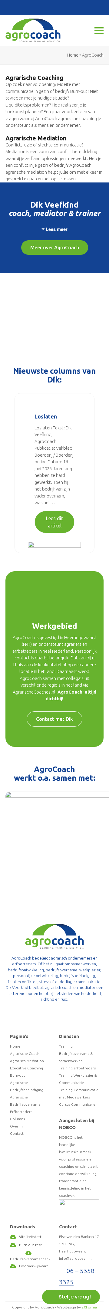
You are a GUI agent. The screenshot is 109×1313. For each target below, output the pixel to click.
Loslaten (46, 416)
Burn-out (17, 1075)
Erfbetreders (21, 1112)
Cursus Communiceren (78, 1104)
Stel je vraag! (75, 1296)
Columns (17, 1119)
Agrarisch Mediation (27, 1061)
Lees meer (57, 229)
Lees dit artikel (54, 522)
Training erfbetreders (77, 1068)
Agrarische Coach (24, 1053)
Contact (17, 1133)
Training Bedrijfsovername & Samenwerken (76, 1053)
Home (72, 55)
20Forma (89, 1307)
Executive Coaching (26, 1068)
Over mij (17, 1126)
